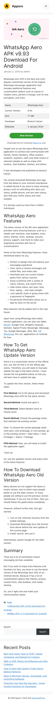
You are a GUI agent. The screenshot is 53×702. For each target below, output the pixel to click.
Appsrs (17, 6)
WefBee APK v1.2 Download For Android (27, 613)
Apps (9, 602)
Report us (37, 143)
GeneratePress (38, 698)
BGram (7, 325)
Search (7, 627)
